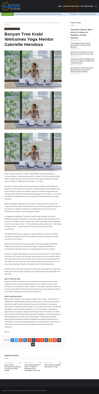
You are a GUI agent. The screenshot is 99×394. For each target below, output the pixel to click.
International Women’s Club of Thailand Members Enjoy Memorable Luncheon (38, 14)
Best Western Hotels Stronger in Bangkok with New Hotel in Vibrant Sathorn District (82, 70)
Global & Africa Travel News (19, 22)
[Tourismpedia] (10, 6)
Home (60, 6)
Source (6, 332)
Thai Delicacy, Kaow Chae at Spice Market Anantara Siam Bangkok (80, 45)
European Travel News (71, 6)
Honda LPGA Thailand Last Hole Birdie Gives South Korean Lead (81, 53)
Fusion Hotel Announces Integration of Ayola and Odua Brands (12, 367)
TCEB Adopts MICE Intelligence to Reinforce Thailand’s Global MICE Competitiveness (82, 61)
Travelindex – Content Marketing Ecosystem (83, 14)
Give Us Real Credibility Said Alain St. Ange (52, 366)
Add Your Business (87, 6)
